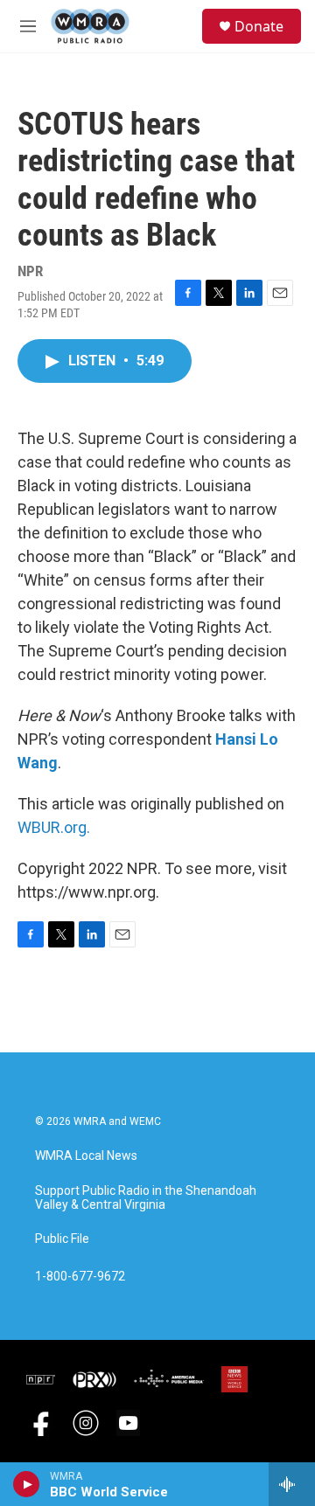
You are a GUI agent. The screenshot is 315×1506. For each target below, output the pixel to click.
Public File (62, 1239)
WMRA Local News (86, 1155)
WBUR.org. (54, 827)
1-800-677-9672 (80, 1276)
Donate (259, 26)
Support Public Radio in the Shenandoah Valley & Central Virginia (145, 1197)
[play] (27, 1484)
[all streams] (292, 1484)
